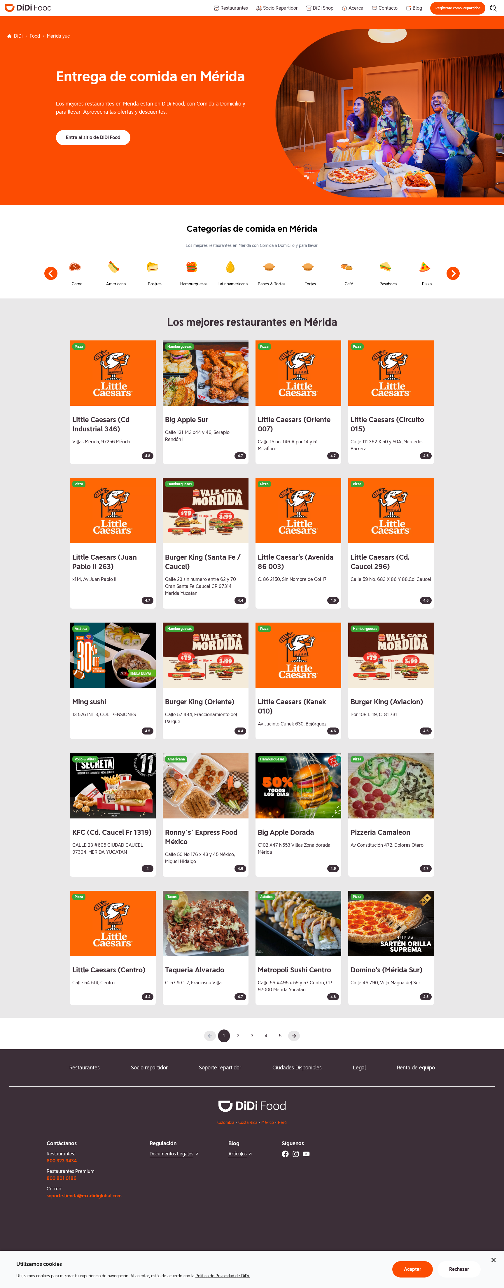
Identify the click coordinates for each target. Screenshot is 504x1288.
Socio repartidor (149, 1067)
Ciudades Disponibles (297, 1067)
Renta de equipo (416, 1067)
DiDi (18, 36)
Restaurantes (84, 1067)
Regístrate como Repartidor (457, 8)
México (267, 1122)
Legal (359, 1067)
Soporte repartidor (220, 1067)
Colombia (225, 1122)
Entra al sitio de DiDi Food (93, 137)
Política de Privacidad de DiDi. (222, 1275)
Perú (282, 1122)
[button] (457, 8)
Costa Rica (247, 1122)
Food (35, 36)
